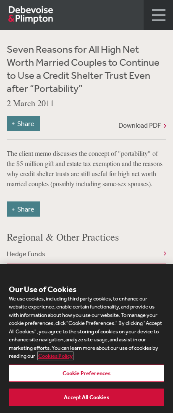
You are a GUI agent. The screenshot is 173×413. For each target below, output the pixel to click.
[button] (158, 15)
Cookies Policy (55, 355)
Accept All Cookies (86, 397)
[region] (86, 338)
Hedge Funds (26, 253)
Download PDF (139, 125)
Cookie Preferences (86, 373)
